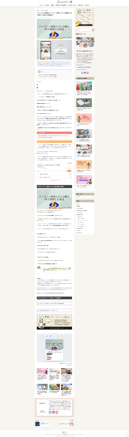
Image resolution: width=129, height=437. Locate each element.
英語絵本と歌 (80, 216)
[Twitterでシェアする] (47, 336)
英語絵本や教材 (80, 214)
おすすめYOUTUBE (81, 222)
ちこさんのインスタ (47, 281)
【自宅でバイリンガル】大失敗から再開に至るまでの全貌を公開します (50, 293)
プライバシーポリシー (53, 434)
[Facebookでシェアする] (50, 336)
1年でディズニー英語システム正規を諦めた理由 (47, 74)
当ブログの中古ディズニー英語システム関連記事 (48, 76)
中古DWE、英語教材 (68, 363)
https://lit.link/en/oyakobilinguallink (45, 137)
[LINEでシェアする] (58, 336)
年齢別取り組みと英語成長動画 (60, 5)
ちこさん (51, 94)
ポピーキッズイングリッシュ (82, 220)
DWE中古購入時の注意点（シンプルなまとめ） (48, 310)
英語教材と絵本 (80, 5)
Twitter (69, 434)
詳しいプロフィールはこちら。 (55, 408)
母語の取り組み (80, 228)
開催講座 (52, 5)
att (71, 365)
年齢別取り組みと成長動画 (82, 210)
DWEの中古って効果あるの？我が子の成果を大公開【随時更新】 (51, 303)
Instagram (73, 434)
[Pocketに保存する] (61, 336)
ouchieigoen (50, 91)
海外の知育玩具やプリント (82, 226)
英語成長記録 (80, 212)
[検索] (93, 30)
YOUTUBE (78, 230)
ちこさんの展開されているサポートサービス (46, 285)
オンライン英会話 (81, 224)
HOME (65, 432)
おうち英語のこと (80, 208)
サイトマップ (60, 434)
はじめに (41, 5)
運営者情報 (65, 434)
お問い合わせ (87, 5)
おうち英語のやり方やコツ (72, 5)
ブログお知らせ (46, 5)
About (78, 203)
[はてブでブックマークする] (54, 336)
